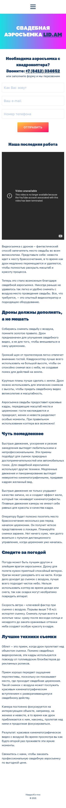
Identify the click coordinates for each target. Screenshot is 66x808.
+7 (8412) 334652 (42, 70)
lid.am (52, 34)
